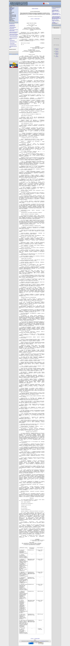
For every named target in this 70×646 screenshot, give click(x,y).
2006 (54, 18)
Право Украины (12, 7)
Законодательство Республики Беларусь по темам (13, 30)
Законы (11, 10)
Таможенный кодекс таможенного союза (12, 25)
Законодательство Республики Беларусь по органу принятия (13, 34)
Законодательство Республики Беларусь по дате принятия (13, 32)
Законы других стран (13, 14)
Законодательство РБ (13, 15)
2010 (57, 17)
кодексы (53, 10)
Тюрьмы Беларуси (12, 40)
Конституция (12, 8)
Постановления (12, 12)
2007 (52, 18)
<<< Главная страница (36, 18)
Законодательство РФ (13, 16)
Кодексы (11, 9)
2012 (54, 17)
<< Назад (31, 18)
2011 (55, 17)
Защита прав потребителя (55, 20)
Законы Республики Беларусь (14, 36)
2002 (60, 18)
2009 (58, 17)
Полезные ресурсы (12, 18)
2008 (60, 17)
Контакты (11, 19)
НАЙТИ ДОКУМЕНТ (35, 8)
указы (57, 10)
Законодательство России (13, 41)
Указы (10, 11)
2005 (55, 18)
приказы (57, 14)
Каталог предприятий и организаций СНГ (12, 28)
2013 (52, 17)
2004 (57, 18)
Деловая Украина (12, 43)
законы (55, 10)
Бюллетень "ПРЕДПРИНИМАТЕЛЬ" (55, 22)
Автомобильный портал (13, 44)
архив (52, 11)
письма (59, 14)
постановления (54, 14)
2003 (58, 18)
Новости (11, 17)
